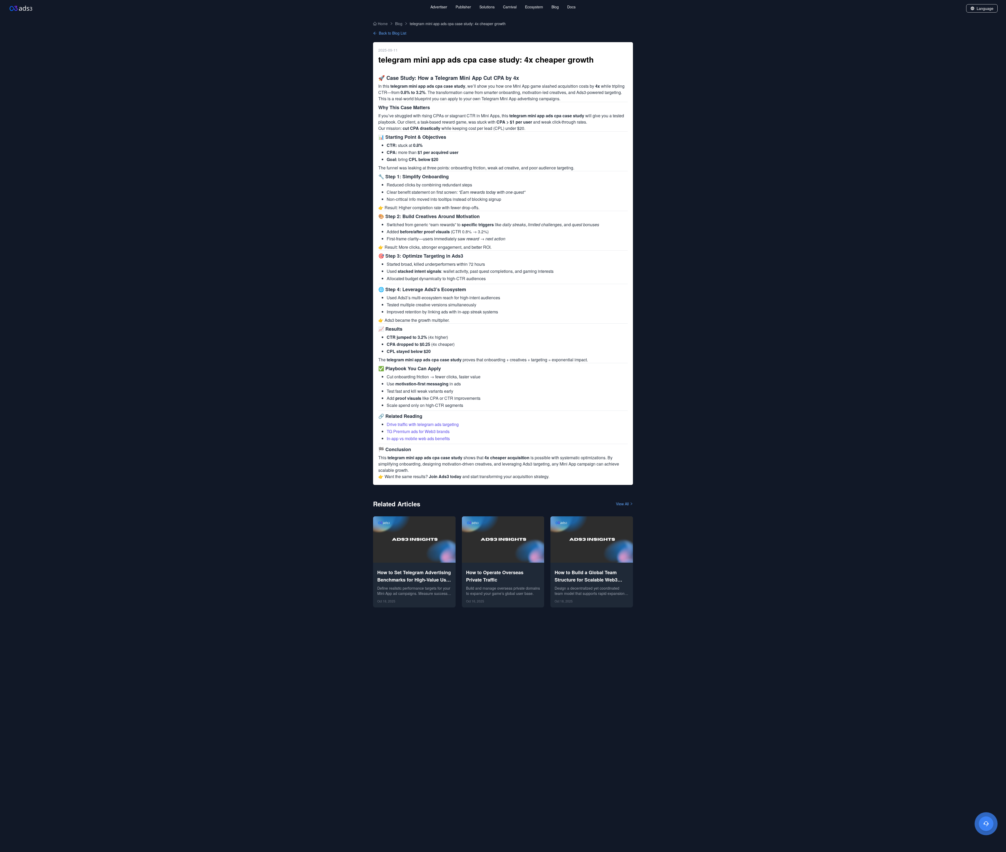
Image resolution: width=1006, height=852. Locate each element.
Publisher (463, 6)
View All (622, 503)
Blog (555, 6)
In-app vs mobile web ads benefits (418, 438)
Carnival (510, 6)
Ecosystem (534, 6)
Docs (571, 6)
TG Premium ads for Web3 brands (418, 431)
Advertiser (438, 6)
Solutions (487, 6)
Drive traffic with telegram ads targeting (423, 424)
